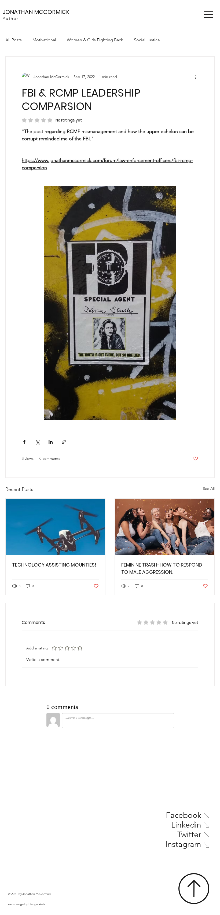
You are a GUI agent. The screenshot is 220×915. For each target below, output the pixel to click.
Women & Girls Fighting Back (95, 39)
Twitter (189, 834)
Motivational (44, 39)
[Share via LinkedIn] (50, 441)
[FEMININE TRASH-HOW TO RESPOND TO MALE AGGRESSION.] (164, 527)
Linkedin (186, 825)
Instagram (183, 844)
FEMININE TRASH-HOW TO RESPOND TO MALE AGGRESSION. (161, 568)
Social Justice (147, 39)
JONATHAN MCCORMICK (36, 12)
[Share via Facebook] (24, 441)
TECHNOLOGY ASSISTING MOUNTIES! (54, 564)
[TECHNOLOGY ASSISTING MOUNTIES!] (55, 527)
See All (209, 488)
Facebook (183, 815)
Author (11, 18)
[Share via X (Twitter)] (37, 441)
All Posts (13, 39)
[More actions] (195, 77)
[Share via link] (63, 441)
